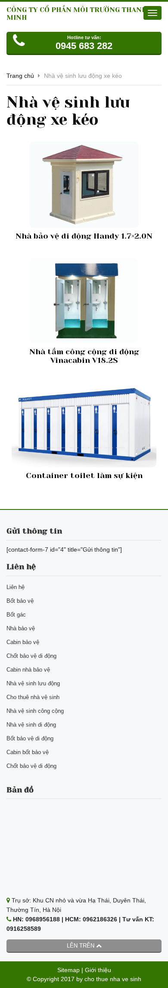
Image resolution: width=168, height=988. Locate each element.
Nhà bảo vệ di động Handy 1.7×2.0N (84, 236)
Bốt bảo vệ (20, 601)
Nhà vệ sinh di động (31, 724)
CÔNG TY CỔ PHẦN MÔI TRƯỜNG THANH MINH (76, 13)
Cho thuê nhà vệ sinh (32, 697)
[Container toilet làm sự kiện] (84, 425)
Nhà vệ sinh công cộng (35, 711)
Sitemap (68, 970)
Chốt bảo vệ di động (31, 656)
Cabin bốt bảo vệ (27, 752)
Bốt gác (16, 614)
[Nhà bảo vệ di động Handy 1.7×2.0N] (84, 185)
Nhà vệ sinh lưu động (33, 683)
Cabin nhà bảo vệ (28, 669)
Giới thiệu (98, 970)
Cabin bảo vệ (22, 642)
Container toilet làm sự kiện (84, 475)
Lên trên (81, 945)
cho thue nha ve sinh (112, 979)
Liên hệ (15, 587)
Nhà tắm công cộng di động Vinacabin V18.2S (84, 356)
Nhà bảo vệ (20, 628)
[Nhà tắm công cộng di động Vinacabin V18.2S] (84, 301)
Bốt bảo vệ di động (29, 738)
